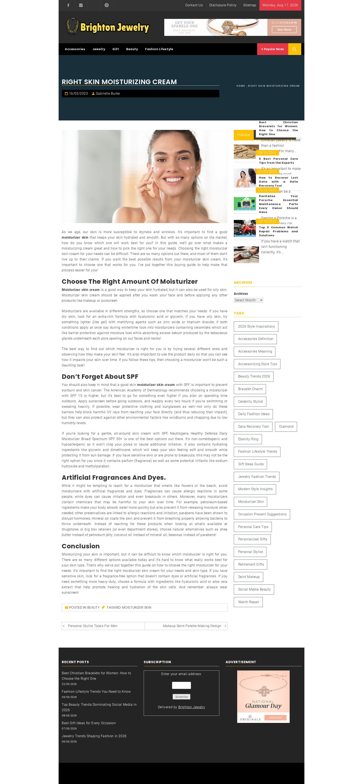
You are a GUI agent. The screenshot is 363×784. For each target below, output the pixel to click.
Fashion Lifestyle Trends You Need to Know (96, 692)
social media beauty (254, 589)
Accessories (75, 49)
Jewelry (98, 49)
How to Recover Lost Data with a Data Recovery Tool (278, 182)
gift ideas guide (251, 464)
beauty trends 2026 (254, 376)
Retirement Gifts (251, 564)
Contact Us (194, 5)
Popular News (273, 49)
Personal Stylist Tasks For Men (92, 626)
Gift (115, 49)
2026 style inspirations (256, 326)
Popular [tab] (244, 134)
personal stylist (250, 552)
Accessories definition (256, 339)
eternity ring (248, 439)
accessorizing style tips (257, 364)
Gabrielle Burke (108, 93)
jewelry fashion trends (257, 477)
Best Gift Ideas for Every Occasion (89, 723)
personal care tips (253, 527)
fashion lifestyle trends (257, 451)
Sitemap (249, 5)
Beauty (132, 49)
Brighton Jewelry (191, 707)
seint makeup (249, 577)
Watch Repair (248, 602)
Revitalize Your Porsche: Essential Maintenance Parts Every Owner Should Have (278, 204)
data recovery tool (253, 427)
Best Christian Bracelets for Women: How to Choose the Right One (278, 128)
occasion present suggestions (262, 514)
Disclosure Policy (223, 5)
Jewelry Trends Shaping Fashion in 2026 (94, 736)
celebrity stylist (250, 402)
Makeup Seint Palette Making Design (192, 626)
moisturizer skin (136, 607)
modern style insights (255, 489)
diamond (286, 427)
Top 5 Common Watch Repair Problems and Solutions (278, 231)
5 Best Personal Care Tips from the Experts (278, 161)
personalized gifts (252, 539)
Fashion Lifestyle (159, 49)
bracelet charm (250, 389)
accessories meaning (255, 351)
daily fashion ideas (254, 414)
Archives (241, 294)
